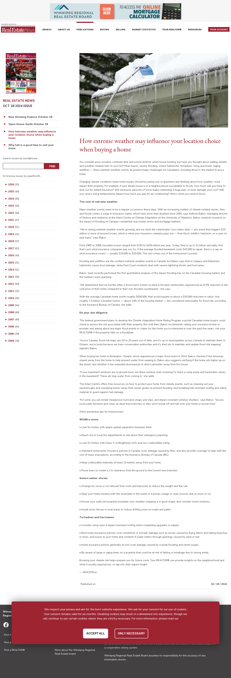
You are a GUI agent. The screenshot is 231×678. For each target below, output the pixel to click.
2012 (13, 284)
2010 (13, 298)
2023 (13, 205)
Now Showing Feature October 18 (30, 117)
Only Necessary (131, 633)
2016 (13, 255)
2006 (13, 326)
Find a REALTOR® (14, 650)
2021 (13, 220)
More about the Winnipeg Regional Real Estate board (75, 651)
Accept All (95, 633)
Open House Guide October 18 (28, 124)
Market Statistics (144, 29)
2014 (13, 269)
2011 (13, 291)
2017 (13, 248)
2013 (13, 277)
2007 (13, 319)
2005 (13, 333)
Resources (195, 29)
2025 (13, 191)
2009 (13, 305)
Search (46, 29)
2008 (13, 312)
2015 (13, 262)
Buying (104, 29)
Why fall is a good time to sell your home (31, 147)
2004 (13, 341)
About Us (64, 29)
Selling (120, 29)
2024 (13, 198)
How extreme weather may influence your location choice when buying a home (32, 135)
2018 (13, 241)
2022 (13, 213)
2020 (13, 227)
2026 (13, 184)
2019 (13, 234)
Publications (85, 29)
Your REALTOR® (172, 29)
